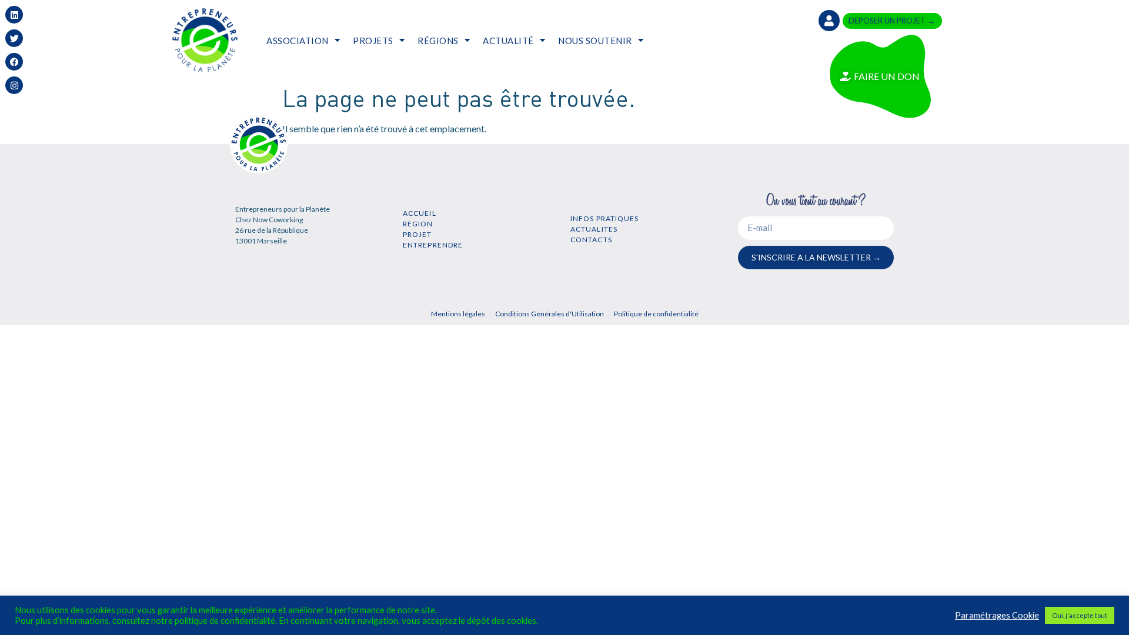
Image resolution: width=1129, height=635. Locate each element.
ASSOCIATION (297, 40)
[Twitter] (14, 38)
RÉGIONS (438, 40)
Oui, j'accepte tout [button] (1079, 615)
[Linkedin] (14, 15)
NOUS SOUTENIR (595, 40)
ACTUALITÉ (508, 40)
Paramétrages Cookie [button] (997, 615)
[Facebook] (14, 62)
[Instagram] (14, 85)
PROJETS (373, 40)
